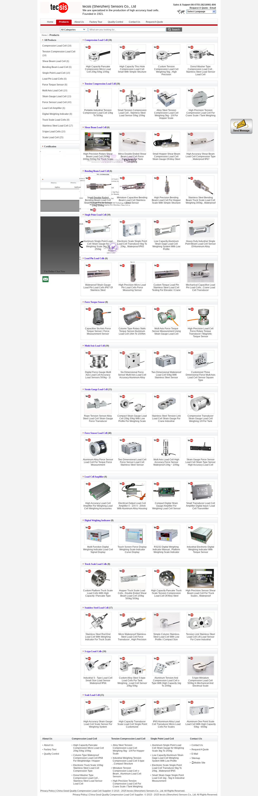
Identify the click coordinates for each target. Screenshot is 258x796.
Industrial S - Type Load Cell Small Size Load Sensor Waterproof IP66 (97, 680)
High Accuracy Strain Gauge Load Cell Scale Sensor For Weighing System (97, 724)
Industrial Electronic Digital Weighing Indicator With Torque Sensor (200, 549)
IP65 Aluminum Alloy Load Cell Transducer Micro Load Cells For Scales (166, 724)
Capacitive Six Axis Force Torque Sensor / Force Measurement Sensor (98, 331)
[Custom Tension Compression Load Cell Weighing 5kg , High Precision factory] (166, 54)
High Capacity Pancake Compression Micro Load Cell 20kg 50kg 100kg (98, 69)
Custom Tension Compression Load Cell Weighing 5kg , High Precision (166, 70)
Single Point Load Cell (53, 73)
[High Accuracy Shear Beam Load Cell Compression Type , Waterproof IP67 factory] (200, 141)
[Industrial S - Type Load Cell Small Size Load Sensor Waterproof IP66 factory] (98, 665)
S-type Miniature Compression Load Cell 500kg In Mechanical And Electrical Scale (200, 682)
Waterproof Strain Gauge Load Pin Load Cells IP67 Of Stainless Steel (98, 287)
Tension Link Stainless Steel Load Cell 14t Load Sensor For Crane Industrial (200, 637)
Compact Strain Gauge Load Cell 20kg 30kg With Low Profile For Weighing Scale (132, 418)
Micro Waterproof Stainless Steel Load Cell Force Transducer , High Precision (132, 637)
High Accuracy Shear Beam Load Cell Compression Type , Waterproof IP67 (201, 156)
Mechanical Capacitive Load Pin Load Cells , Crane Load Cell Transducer (200, 287)
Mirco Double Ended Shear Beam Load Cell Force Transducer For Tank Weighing (132, 158)
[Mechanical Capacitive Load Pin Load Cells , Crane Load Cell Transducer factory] (200, 272)
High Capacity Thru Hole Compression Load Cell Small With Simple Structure (132, 69)
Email (213, 8)
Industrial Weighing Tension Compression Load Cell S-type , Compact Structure (128, 761)
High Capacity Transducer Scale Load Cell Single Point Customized (132, 724)
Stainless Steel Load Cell (55, 125)
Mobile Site (199, 762)
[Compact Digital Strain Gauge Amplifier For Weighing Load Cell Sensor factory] (166, 491)
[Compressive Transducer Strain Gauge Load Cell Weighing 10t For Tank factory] (200, 403)
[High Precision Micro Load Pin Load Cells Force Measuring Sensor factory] (132, 272)
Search (176, 29)
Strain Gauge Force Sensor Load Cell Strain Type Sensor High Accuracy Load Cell (200, 462)
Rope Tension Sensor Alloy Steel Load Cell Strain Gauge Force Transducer (98, 418)
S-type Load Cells (51, 131)
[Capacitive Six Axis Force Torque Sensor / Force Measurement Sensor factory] (98, 316)
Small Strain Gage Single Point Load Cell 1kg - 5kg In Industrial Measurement (168, 778)
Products (64, 22)
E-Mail (195, 754)
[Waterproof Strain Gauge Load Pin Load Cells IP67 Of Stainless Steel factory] (98, 272)
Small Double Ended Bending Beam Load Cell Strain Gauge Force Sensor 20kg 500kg (98, 201)
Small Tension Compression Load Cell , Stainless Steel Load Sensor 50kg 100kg (132, 113)
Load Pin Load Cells (52, 79)
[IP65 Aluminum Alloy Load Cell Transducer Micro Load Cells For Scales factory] (166, 709)
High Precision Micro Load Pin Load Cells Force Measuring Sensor (132, 287)
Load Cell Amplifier (52, 108)
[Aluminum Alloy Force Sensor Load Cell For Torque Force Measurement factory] (98, 447)
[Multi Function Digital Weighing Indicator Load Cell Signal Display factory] (98, 534)
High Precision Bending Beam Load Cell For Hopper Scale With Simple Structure (166, 200)
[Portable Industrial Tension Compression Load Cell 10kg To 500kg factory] (98, 98)
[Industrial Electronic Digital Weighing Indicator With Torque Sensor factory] (200, 534)
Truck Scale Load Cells (54, 120)
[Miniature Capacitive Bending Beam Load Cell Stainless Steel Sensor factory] (132, 185)
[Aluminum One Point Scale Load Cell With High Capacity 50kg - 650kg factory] (200, 709)
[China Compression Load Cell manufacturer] (61, 7)
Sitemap (196, 758)
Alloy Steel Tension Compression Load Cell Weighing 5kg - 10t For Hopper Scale (166, 114)
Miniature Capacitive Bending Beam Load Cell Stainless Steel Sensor (132, 200)
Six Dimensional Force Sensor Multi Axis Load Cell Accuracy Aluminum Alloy (132, 375)
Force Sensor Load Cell (54, 102)
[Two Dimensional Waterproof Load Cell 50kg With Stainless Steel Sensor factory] (166, 360)
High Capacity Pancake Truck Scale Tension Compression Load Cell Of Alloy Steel (166, 593)
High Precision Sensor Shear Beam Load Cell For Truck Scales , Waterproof (201, 593)
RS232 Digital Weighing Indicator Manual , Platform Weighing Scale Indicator (166, 549)
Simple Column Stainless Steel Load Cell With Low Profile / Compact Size (166, 637)
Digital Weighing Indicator (55, 114)
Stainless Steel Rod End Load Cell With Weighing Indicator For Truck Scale (98, 637)
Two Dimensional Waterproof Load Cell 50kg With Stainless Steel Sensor (166, 375)
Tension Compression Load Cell (58, 51)
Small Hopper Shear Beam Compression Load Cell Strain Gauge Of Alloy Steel (166, 156)
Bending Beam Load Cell (55, 67)
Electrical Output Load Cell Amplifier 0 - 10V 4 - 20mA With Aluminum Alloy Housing (132, 506)
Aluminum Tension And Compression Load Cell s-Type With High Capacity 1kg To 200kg (166, 682)
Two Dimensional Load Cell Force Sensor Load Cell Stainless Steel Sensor (132, 462)
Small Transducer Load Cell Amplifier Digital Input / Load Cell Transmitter (200, 506)
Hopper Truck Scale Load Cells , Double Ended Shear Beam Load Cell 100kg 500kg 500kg (132, 594)
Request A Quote (199, 8)
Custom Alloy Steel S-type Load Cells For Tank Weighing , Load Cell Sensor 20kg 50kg (132, 682)
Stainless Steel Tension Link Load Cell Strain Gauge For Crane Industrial (166, 418)
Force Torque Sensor (53, 84)
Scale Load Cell (50, 137)
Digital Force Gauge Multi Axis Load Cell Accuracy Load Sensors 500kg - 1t (98, 375)
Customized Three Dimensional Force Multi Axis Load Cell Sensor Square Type (200, 376)
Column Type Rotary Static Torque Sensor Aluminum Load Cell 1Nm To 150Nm (132, 331)
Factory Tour (96, 22)
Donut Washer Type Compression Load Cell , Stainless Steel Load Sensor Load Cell (200, 70)
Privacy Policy (47, 791)
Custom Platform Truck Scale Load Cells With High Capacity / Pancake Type (98, 593)
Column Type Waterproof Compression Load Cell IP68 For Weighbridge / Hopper (88, 758)
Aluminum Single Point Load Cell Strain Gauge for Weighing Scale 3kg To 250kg (98, 245)
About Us (79, 22)
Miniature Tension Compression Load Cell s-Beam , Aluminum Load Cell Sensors (127, 772)
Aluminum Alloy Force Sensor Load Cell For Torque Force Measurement (98, 462)
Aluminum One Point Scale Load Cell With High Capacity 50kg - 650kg (200, 724)
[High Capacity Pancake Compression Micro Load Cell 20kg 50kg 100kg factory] (98, 54)
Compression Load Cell (54, 45)
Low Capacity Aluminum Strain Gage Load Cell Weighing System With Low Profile (166, 245)
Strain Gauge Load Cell (54, 96)
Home (50, 22)
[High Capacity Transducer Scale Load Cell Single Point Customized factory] (132, 709)
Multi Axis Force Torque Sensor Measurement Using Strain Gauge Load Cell (166, 331)
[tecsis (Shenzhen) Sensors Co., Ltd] (214, 11)
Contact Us (134, 22)
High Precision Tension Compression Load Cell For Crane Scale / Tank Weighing (201, 113)
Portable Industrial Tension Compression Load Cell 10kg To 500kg (98, 113)
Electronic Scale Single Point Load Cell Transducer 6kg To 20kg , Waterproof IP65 (132, 244)
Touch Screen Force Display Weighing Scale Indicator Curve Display (132, 549)
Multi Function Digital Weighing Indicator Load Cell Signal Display (98, 549)
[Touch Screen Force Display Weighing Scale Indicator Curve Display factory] (132, 534)
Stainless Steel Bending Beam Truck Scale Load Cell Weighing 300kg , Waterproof (201, 200)
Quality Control (115, 22)
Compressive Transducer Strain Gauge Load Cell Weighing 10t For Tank (200, 418)
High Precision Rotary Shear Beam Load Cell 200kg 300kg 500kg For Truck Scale (98, 156)
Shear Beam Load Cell (54, 61)
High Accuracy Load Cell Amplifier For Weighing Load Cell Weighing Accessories (98, 506)
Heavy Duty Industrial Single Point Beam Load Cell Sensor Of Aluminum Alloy (200, 244)
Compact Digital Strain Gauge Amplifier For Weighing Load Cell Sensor (166, 506)
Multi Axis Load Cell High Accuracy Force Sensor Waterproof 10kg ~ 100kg (166, 462)
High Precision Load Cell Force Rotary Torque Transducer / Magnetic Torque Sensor (200, 332)
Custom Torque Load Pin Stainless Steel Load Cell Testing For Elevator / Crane (166, 287)
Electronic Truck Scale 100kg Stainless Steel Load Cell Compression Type (88, 768)
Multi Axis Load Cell (52, 90)
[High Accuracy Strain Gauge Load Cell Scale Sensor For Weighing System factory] (98, 709)
